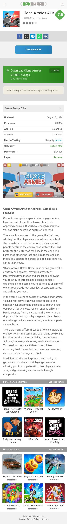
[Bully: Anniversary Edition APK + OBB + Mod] (12, 427)
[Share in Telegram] (32, 36)
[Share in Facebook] (19, 36)
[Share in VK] (45, 36)
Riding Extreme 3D (33, 505)
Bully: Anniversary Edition (12, 441)
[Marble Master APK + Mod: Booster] (12, 493)
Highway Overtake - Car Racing (12, 476)
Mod (60, 146)
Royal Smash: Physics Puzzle (33, 476)
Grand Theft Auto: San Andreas (12, 410)
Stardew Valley (54, 409)
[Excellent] (35, 23)
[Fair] (27, 23)
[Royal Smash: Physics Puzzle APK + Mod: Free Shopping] (33, 464)
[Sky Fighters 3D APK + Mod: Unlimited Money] (55, 464)
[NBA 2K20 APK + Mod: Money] (33, 427)
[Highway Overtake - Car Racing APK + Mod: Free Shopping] (12, 464)
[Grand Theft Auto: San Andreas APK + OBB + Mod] (12, 397)
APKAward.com (33, 4)
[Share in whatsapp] (39, 36)
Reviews (58, 157)
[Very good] (33, 23)
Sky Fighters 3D (55, 476)
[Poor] (24, 23)
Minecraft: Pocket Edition (33, 410)
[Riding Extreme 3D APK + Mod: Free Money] (33, 493)
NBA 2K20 (33, 439)
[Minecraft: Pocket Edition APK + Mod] (33, 397)
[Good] (30, 23)
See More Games (56, 382)
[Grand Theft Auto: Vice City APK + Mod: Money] (55, 427)
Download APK (33, 49)
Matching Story (55, 505)
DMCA (22, 519)
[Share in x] (26, 36)
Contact (44, 519)
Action (53, 146)
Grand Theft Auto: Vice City (54, 441)
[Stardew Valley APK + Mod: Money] (55, 397)
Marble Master (12, 505)
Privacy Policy (33, 519)
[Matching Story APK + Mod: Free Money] (55, 493)
